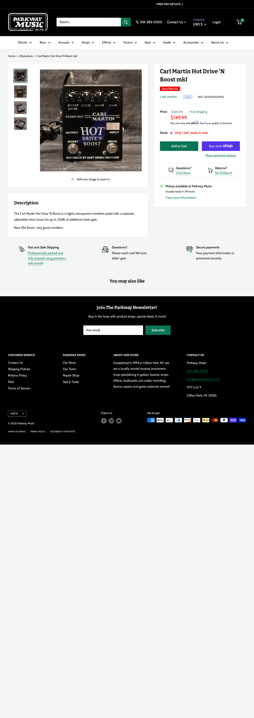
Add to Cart (179, 146)
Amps (86, 42)
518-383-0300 (151, 22)
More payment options (220, 155)
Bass (43, 42)
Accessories (191, 42)
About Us (217, 42)
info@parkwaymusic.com (203, 379)
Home (11, 56)
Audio (167, 42)
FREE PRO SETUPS (126, 4)
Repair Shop (71, 375)
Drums (128, 42)
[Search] (126, 22)
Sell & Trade (71, 382)
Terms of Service (19, 388)
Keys (148, 42)
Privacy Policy (38, 431)
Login (217, 22)
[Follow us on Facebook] (104, 421)
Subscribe (158, 330)
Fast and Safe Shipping (43, 247)
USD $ (14, 413)
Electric (22, 42)
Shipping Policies (19, 369)
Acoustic (63, 42)
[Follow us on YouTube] (119, 421)
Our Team (69, 369)
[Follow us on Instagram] (111, 421)
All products (26, 56)
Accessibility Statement (62, 431)
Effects (106, 42)
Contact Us (175, 22)
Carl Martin (168, 97)
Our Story (69, 363)
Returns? (221, 168)
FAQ (11, 382)
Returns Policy (17, 375)
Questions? (183, 168)
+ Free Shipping (197, 112)
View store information (180, 197)
